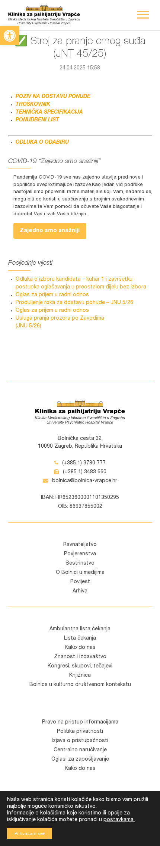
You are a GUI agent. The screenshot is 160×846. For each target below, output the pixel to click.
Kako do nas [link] (80, 647)
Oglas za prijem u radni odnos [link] (52, 295)
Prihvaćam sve (30, 834)
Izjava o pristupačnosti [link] (80, 741)
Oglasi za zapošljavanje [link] (80, 759)
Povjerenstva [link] (80, 554)
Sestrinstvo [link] (80, 563)
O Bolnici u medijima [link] (80, 572)
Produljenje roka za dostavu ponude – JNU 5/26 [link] (74, 303)
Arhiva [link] (80, 591)
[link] (9, 35)
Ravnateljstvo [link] (80, 545)
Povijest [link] (80, 582)
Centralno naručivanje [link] (80, 750)
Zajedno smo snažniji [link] (50, 230)
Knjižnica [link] (80, 675)
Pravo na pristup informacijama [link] (80, 722)
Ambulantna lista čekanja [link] (80, 629)
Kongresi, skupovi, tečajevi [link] (80, 666)
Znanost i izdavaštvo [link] (80, 657)
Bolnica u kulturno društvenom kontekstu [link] (80, 684)
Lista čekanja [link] (80, 638)
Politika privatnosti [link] (80, 731)
